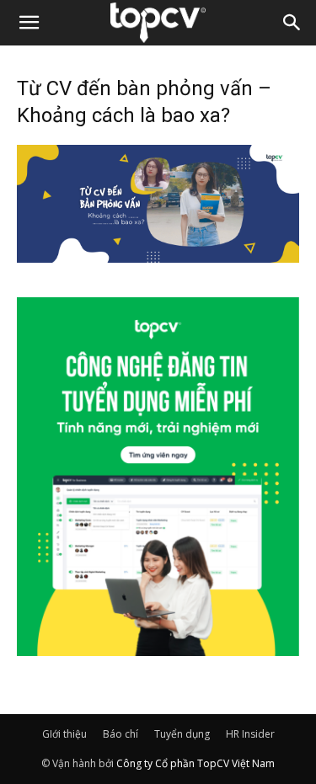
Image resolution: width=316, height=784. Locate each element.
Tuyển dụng (182, 734)
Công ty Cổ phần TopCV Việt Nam (195, 763)
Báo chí (120, 734)
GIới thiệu (64, 734)
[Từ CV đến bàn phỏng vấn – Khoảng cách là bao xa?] (158, 257)
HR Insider (250, 734)
